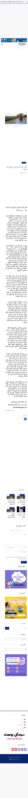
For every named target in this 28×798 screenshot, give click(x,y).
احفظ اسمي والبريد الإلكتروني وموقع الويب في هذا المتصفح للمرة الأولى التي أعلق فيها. (16, 558)
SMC (10, 759)
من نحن (22, 727)
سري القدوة (24, 162)
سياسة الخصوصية (21, 725)
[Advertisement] (14, 20)
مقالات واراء (22, 495)
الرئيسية (22, 722)
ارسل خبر (22, 719)
